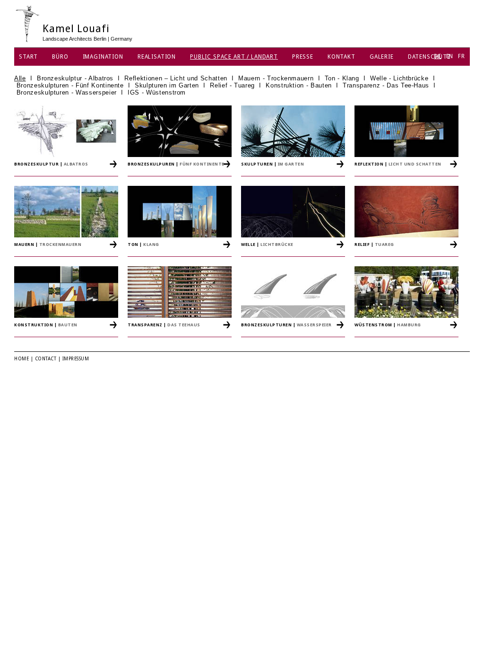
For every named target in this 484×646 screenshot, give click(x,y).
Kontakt (341, 56)
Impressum (75, 358)
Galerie (382, 56)
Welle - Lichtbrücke (399, 78)
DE (437, 56)
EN (450, 56)
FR (461, 56)
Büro (60, 56)
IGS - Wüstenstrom (157, 92)
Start (28, 56)
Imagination (103, 56)
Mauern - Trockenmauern (275, 78)
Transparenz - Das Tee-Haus (386, 85)
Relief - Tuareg (232, 85)
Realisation (157, 56)
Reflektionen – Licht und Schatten (175, 78)
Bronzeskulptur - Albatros (75, 78)
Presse (302, 56)
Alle (20, 78)
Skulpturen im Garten (167, 85)
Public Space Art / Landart (234, 56)
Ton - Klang (342, 78)
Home (21, 358)
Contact (46, 358)
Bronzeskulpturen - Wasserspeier (67, 92)
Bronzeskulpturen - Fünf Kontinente (70, 85)
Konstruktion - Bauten (299, 85)
